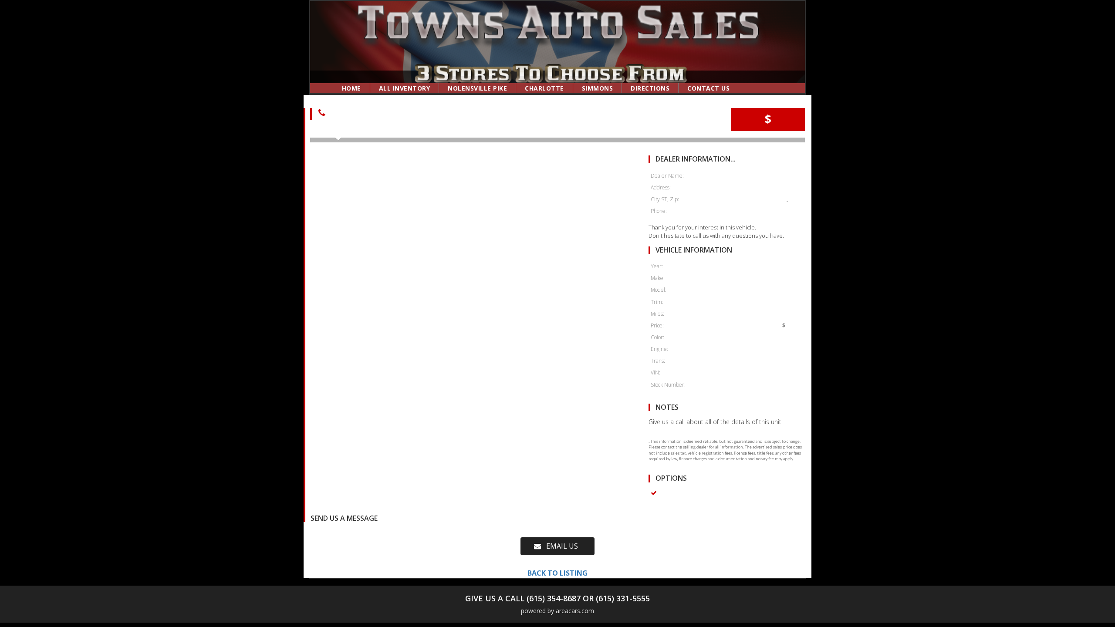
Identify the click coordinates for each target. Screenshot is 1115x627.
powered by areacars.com (557, 610)
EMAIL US (559, 546)
